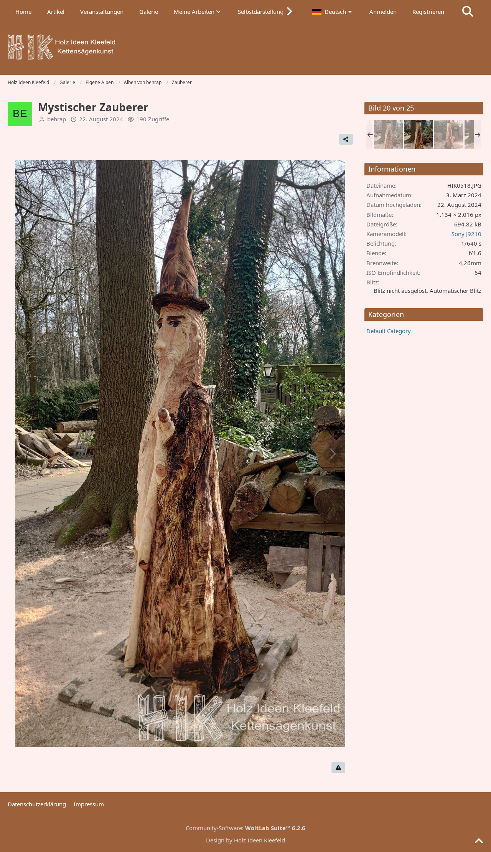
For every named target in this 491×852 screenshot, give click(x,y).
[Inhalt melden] (338, 767)
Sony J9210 (466, 234)
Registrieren (428, 11)
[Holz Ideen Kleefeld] (245, 47)
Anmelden (383, 11)
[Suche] (467, 11)
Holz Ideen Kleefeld (259, 840)
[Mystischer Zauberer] (388, 134)
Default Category (388, 331)
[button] (333, 11)
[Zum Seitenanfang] (478, 841)
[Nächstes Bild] (332, 454)
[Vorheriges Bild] (28, 454)
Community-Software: (245, 828)
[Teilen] (346, 139)
